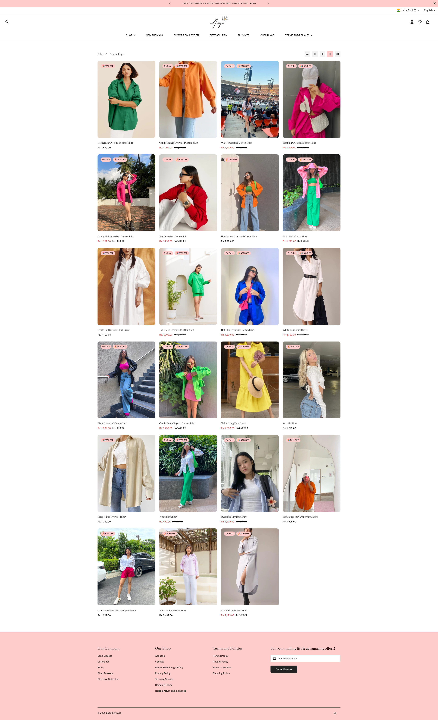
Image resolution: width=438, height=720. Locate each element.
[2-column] (315, 54)
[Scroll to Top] (431, 701)
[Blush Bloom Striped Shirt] (188, 566)
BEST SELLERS (218, 35)
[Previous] (170, 3)
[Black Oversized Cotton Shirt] (126, 380)
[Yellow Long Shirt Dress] (250, 380)
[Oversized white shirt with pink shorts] (126, 566)
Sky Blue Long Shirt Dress (234, 610)
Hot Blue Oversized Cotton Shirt (237, 330)
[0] (428, 22)
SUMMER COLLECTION (186, 35)
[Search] (7, 22)
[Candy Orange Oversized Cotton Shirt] (188, 99)
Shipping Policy (163, 684)
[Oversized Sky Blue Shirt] (250, 473)
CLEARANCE (267, 35)
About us (160, 655)
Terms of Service (164, 679)
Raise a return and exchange (170, 690)
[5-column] (337, 54)
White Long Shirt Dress (295, 330)
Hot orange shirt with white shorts (300, 517)
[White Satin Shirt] (188, 473)
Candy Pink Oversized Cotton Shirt (116, 236)
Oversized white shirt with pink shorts (117, 610)
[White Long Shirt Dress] (311, 286)
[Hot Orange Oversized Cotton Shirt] (250, 192)
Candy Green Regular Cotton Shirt (177, 423)
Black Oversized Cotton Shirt (112, 423)
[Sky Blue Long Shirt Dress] (250, 566)
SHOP (129, 35)
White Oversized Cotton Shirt (236, 143)
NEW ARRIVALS (154, 35)
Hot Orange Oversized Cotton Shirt (239, 236)
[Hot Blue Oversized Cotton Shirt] (250, 286)
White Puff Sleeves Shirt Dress (113, 330)
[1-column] (307, 54)
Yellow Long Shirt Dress (233, 423)
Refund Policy (220, 655)
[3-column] (322, 54)
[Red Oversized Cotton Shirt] (188, 192)
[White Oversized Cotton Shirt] (250, 99)
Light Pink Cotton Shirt (295, 236)
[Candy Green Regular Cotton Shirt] (188, 380)
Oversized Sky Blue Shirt (234, 517)
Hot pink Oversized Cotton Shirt (299, 143)
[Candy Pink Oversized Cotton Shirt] (126, 192)
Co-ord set (103, 661)
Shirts (101, 667)
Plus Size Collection (108, 679)
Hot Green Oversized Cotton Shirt (176, 330)
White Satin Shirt (168, 517)
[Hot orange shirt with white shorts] (311, 473)
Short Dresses (105, 673)
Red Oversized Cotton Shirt (173, 236)
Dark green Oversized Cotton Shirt (115, 143)
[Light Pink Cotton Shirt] (311, 192)
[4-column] (330, 54)
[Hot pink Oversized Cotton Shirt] (311, 99)
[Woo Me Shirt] (311, 380)
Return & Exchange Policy (169, 667)
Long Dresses (105, 655)
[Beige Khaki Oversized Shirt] (126, 473)
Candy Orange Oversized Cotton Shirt (178, 143)
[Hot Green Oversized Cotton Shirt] (188, 286)
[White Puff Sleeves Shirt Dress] (126, 286)
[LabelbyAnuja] (219, 22)
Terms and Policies (297, 35)
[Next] (268, 3)
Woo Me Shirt (290, 423)
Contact (159, 661)
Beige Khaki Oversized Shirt (112, 517)
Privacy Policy (162, 673)
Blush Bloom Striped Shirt (172, 610)
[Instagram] (335, 713)
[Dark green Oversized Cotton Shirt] (126, 99)
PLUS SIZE (243, 35)
